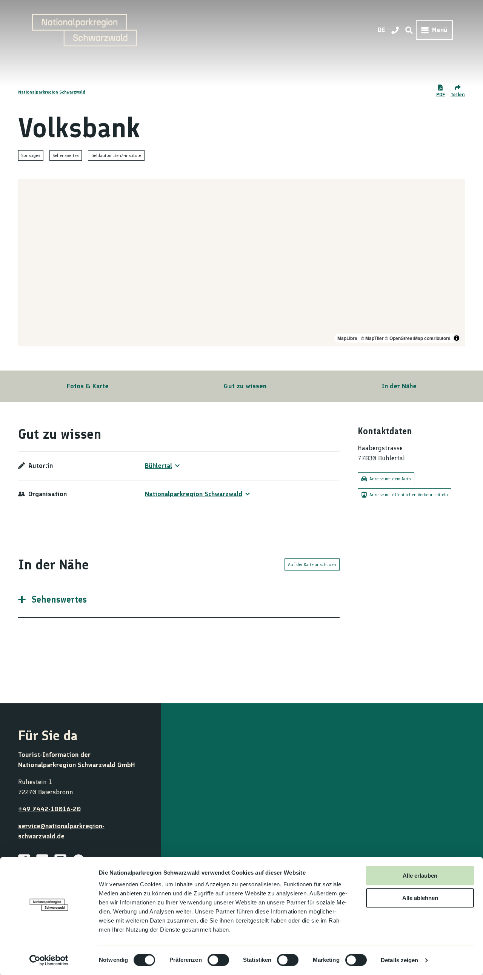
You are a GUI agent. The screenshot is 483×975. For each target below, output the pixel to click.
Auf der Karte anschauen (312, 564)
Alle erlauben (420, 875)
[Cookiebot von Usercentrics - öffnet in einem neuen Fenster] (49, 960)
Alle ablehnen (420, 898)
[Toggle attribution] (456, 338)
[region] (241, 262)
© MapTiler (372, 338)
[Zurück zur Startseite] (84, 30)
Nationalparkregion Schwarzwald (51, 92)
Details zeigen (399, 960)
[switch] (218, 960)
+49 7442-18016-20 (49, 809)
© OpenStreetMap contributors (418, 338)
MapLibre (347, 338)
